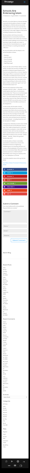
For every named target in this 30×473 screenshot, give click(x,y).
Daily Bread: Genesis (5, 408)
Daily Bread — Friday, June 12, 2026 (5, 342)
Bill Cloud (5, 361)
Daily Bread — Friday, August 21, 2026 (5, 290)
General (5, 412)
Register (5, 431)
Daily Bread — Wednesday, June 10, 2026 (5, 355)
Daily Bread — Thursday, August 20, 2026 (5, 300)
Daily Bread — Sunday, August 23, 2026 (5, 271)
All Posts (5, 404)
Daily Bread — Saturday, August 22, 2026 (5, 281)
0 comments (23, 15)
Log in (4, 434)
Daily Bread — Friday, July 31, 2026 (5, 329)
